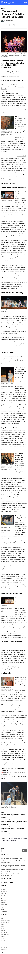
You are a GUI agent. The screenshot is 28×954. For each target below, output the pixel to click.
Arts (4, 8)
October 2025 (4, 891)
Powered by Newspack (5, 947)
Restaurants (4, 932)
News (2, 928)
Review (3, 840)
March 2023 (3, 902)
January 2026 (4, 889)
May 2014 (3, 909)
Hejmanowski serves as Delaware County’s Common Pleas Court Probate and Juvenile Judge (20, 122)
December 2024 (4, 895)
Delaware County (5, 922)
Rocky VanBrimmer (10, 20)
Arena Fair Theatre (8, 61)
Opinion (3, 930)
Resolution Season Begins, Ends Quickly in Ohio (11, 858)
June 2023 (3, 898)
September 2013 (4, 911)
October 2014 (4, 904)
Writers (3, 940)
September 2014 (4, 907)
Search (2, 848)
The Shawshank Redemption (10, 840)
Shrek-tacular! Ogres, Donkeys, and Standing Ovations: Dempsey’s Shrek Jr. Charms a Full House (13, 822)
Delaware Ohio (24, 838)
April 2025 (3, 893)
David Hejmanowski (17, 838)
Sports (2, 938)
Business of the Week (5, 920)
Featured (3, 926)
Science (3, 936)
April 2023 (3, 900)
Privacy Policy (4, 949)
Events (2, 924)
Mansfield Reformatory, (9, 162)
